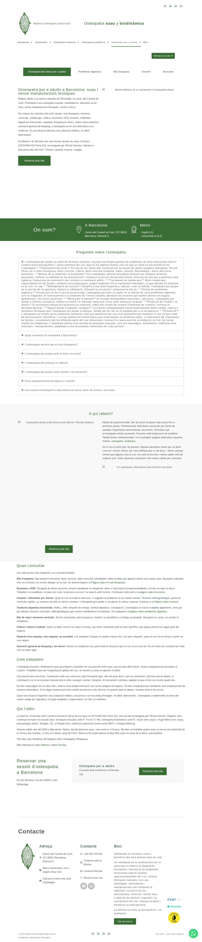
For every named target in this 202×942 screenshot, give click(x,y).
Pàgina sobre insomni (166, 601)
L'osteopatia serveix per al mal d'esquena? (51, 344)
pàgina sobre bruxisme (152, 592)
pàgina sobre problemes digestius (148, 611)
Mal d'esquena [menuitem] (121, 71)
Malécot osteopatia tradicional (52, 23)
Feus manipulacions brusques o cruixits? (50, 381)
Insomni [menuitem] (146, 71)
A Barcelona (96, 225)
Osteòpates (41, 42)
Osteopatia (23, 42)
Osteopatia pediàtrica (93, 42)
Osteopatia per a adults (124, 42)
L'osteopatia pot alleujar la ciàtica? (46, 363)
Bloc (145, 42)
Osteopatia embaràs (65, 42)
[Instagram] (91, 886)
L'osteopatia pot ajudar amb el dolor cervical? (53, 353)
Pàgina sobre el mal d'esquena (108, 582)
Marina (45, 745)
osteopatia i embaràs (122, 441)
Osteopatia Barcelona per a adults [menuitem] (47, 71)
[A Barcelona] (79, 229)
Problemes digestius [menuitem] (89, 71)
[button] (101, 294)
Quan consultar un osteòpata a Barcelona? (51, 335)
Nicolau (62, 745)
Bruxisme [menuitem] (168, 71)
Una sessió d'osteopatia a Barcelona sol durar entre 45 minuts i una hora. (70, 390)
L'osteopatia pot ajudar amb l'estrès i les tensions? (56, 372)
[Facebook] (83, 886)
